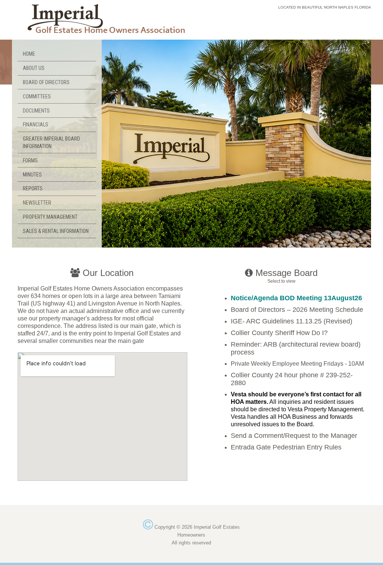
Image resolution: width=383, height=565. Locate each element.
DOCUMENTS (36, 111)
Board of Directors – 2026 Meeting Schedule (297, 309)
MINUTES (32, 175)
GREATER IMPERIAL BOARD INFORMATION (51, 142)
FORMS (30, 160)
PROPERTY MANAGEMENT (50, 217)
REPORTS (33, 188)
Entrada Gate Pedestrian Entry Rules (286, 447)
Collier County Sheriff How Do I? (279, 333)
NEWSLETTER (37, 203)
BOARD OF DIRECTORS (46, 82)
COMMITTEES (37, 96)
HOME (29, 54)
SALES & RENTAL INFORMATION (56, 231)
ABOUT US (34, 68)
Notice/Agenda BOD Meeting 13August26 (296, 298)
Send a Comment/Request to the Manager (294, 435)
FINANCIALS (35, 125)
